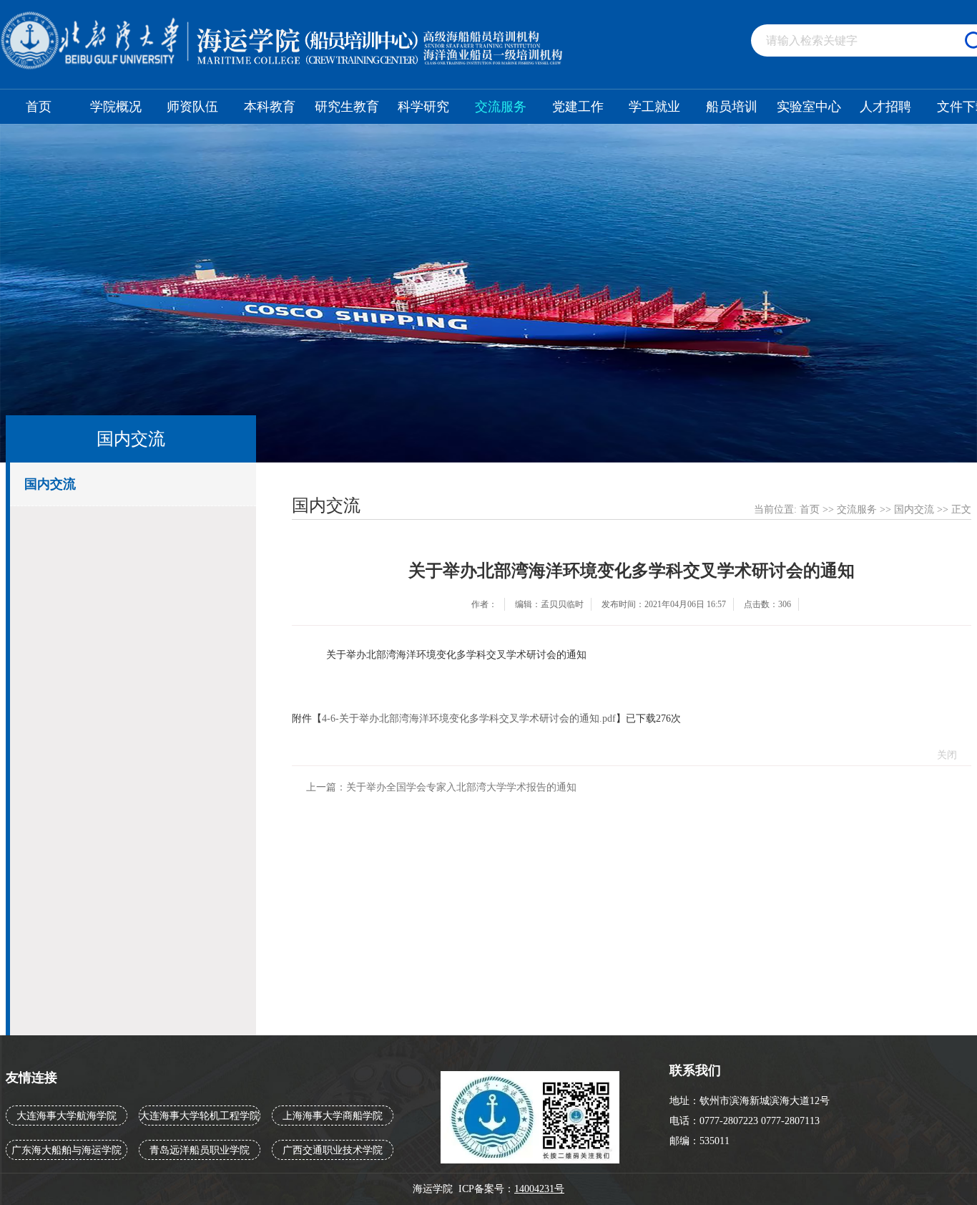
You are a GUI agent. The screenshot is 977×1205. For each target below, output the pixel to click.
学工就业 (654, 107)
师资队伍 (192, 107)
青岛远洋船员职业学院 (199, 1150)
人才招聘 (885, 107)
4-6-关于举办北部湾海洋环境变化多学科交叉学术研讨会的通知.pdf (469, 718)
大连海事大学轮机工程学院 (199, 1115)
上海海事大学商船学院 (333, 1115)
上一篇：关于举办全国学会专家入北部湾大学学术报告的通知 (441, 787)
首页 (38, 107)
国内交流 (50, 484)
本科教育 (269, 107)
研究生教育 (347, 107)
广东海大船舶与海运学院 (66, 1150)
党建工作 (578, 107)
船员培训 (731, 107)
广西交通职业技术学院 (333, 1150)
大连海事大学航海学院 (66, 1115)
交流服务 (500, 107)
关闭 (947, 755)
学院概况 (116, 107)
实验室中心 (809, 107)
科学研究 (423, 107)
